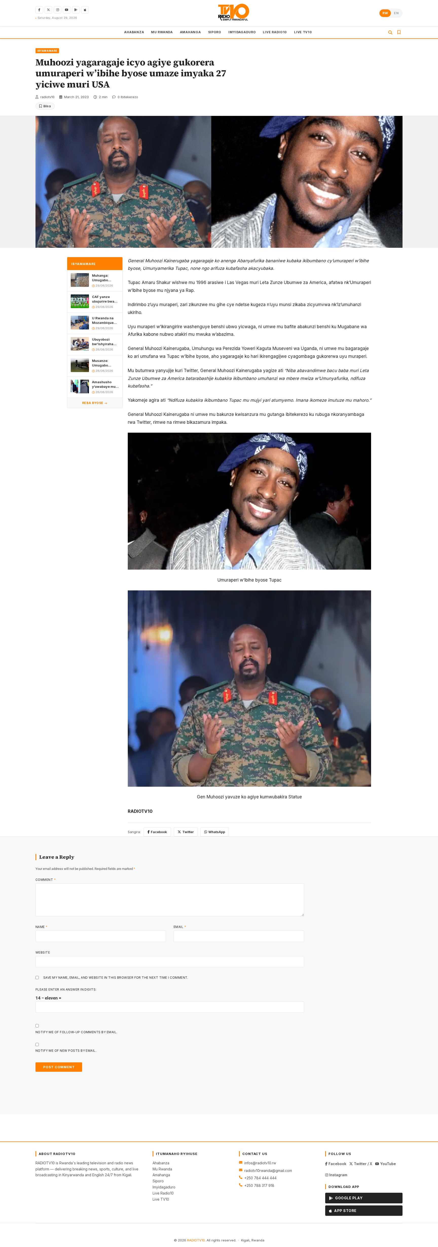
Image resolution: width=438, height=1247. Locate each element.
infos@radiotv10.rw (260, 1163)
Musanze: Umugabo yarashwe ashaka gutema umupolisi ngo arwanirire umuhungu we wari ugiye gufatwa (104, 363)
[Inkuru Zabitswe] (399, 32)
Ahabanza (161, 1163)
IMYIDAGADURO (242, 32)
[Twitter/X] (48, 10)
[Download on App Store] (85, 10)
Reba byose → (94, 403)
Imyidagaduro (164, 1187)
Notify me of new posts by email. (65, 1050)
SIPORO (214, 32)
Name (41, 927)
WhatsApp (216, 832)
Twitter (188, 832)
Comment (45, 880)
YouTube (387, 1164)
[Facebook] (39, 10)
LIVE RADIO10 (275, 32)
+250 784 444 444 (260, 1178)
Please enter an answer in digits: (66, 989)
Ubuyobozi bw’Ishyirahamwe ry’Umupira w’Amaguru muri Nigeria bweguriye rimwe (105, 341)
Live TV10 (161, 1199)
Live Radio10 (163, 1193)
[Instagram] (57, 10)
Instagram (337, 1175)
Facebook (159, 832)
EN (396, 13)
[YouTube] (66, 10)
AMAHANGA (190, 32)
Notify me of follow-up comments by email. (76, 1032)
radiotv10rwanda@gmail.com (268, 1170)
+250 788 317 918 (259, 1185)
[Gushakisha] (390, 32)
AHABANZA (134, 32)
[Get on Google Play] (76, 10)
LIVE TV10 (303, 32)
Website (42, 952)
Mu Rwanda (162, 1169)
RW (385, 13)
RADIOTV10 (196, 1240)
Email (180, 927)
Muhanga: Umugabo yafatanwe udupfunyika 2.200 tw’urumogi (102, 277)
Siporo (158, 1181)
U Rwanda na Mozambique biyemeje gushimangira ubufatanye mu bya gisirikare (104, 320)
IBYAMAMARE (47, 50)
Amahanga (161, 1175)
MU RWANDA (162, 32)
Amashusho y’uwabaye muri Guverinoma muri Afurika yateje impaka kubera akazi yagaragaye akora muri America (105, 384)
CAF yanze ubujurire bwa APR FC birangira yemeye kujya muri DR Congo (104, 299)
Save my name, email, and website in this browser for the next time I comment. (115, 977)
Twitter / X (362, 1164)
